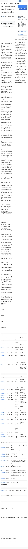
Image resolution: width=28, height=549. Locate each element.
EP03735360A (2, 491)
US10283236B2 (2, 408)
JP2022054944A (3, 432)
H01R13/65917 (3, 16)
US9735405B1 (2, 419)
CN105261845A (3, 412)
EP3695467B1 (2, 464)
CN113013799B (3, 434)
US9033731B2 (2, 399)
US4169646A (2, 347)
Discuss (22, 34)
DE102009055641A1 (3, 460)
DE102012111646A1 (3, 453)
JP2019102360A (3, 425)
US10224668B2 (3, 421)
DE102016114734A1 (3, 375)
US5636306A (2, 355)
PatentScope (19, 34)
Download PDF (20, 8)
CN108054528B (3, 423)
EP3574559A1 (2, 466)
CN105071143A (3, 414)
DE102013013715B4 (3, 472)
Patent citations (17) (21, 31)
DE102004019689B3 (3, 474)
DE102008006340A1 (3, 450)
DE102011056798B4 (3, 395)
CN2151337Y (2, 352)
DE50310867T (2, 490)
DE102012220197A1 (3, 454)
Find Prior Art (25, 8)
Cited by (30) (25, 31)
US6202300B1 (2, 364)
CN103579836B (3, 403)
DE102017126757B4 (3, 478)
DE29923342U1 (2, 366)
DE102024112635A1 (3, 436)
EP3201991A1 (2, 470)
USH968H (2, 351)
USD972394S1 (2, 429)
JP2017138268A (3, 417)
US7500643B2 (2, 383)
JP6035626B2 (2, 397)
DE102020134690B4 (3, 482)
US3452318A (2, 345)
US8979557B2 (2, 393)
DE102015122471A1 (3, 456)
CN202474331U (3, 389)
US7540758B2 (2, 381)
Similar (19, 9)
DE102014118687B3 (3, 447)
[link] (8, 17)
